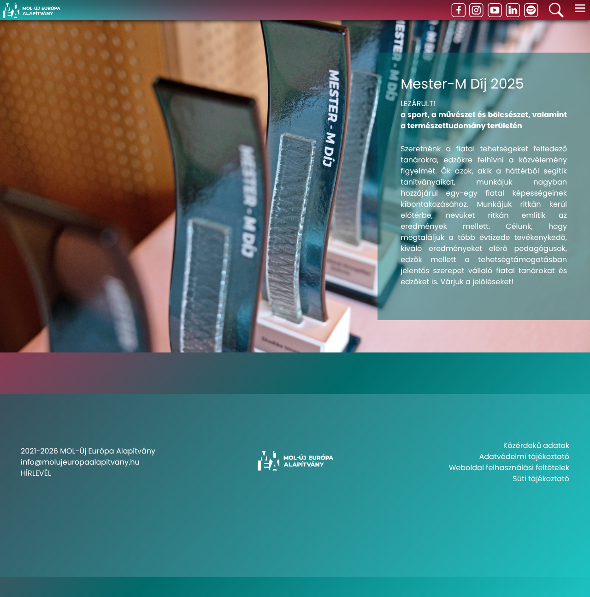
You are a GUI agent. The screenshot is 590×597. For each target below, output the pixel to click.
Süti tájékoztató (541, 478)
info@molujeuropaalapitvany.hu (80, 462)
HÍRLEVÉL (36, 473)
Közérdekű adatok (536, 445)
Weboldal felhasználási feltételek (509, 467)
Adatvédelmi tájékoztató (524, 456)
